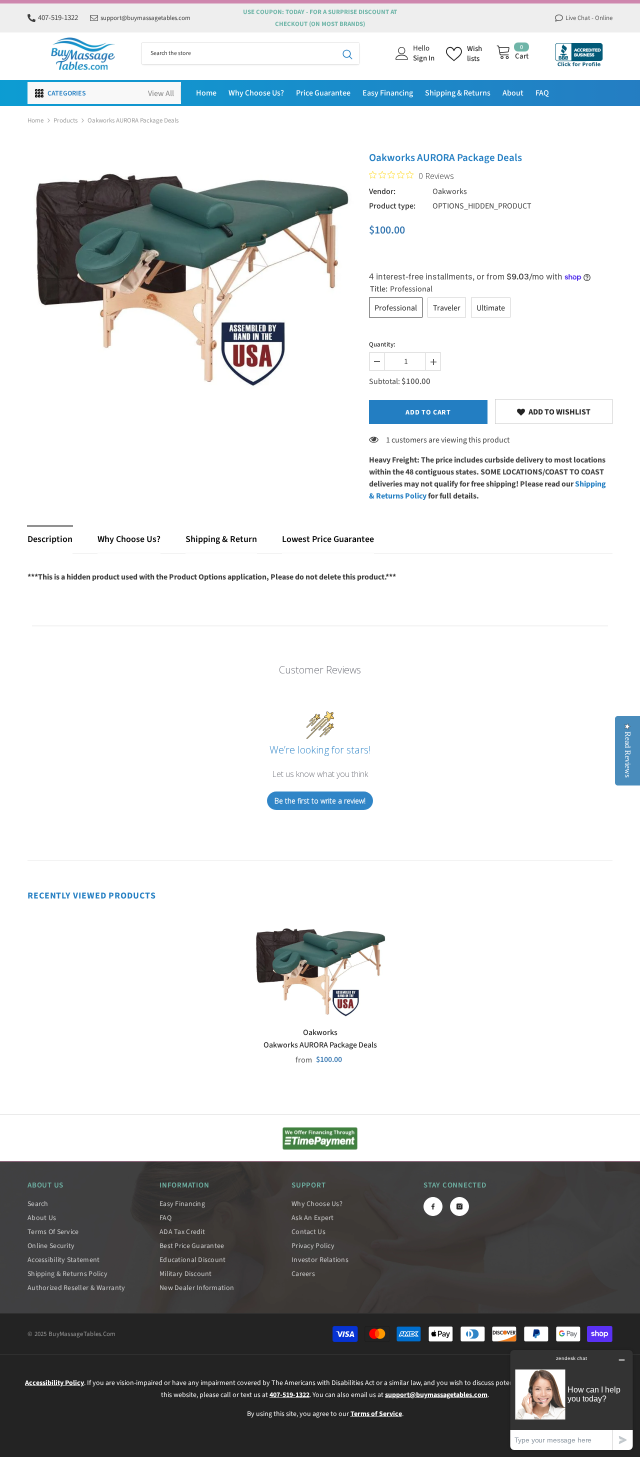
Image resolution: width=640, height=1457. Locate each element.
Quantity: (382, 344)
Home (36, 120)
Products (66, 120)
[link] (553, 411)
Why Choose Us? (129, 539)
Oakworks (449, 191)
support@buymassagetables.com (145, 18)
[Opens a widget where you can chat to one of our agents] (571, 1400)
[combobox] (239, 53)
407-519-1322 (58, 17)
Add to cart (428, 413)
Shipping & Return (221, 539)
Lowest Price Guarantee (328, 539)
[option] (190, 272)
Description (50, 539)
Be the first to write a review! (320, 801)
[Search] (250, 53)
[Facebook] (433, 1206)
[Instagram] (459, 1206)
